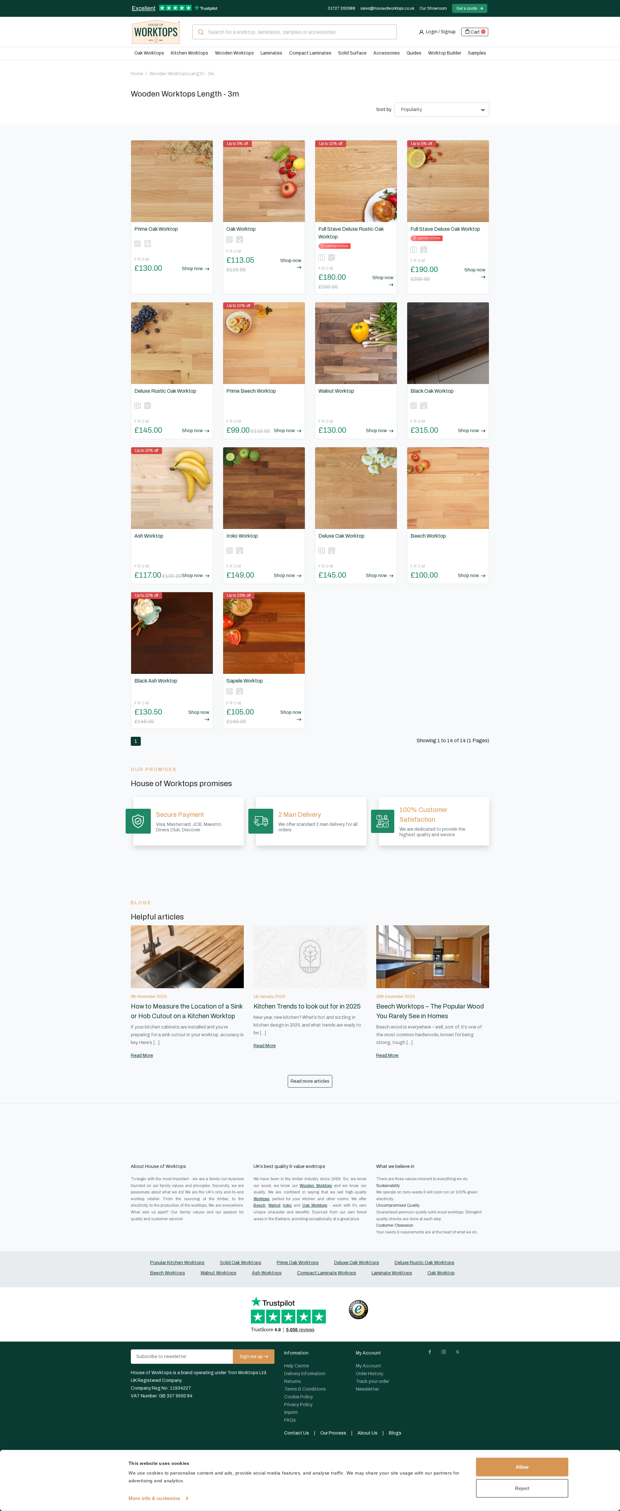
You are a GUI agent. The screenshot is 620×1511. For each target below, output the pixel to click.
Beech (259, 1205)
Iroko (287, 1205)
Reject (522, 1488)
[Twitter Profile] (460, 1353)
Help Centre (296, 1366)
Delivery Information (305, 1373)
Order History (369, 1373)
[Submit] (200, 32)
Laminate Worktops (392, 1273)
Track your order (372, 1381)
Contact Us (296, 1433)
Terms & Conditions (305, 1389)
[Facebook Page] (432, 1353)
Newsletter (367, 1389)
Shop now (193, 268)
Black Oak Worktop (432, 391)
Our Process (333, 1433)
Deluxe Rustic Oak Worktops (424, 1262)
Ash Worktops (267, 1273)
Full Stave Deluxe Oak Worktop (445, 229)
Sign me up (251, 1356)
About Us (367, 1433)
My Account (368, 1366)
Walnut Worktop (336, 391)
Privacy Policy (298, 1404)
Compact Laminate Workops (326, 1273)
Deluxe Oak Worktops (356, 1262)
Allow (522, 1467)
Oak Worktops (314, 1205)
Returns (292, 1381)
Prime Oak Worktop (156, 229)
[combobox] (294, 32)
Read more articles (310, 1081)
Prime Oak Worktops (298, 1262)
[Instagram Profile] (446, 1353)
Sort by (383, 109)
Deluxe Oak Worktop (341, 536)
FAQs (290, 1420)
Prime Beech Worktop (251, 391)
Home (137, 73)
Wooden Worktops (316, 1185)
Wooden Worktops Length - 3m (182, 73)
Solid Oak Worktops (240, 1262)
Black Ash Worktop (155, 681)
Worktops (261, 1199)
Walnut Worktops (218, 1273)
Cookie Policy (298, 1396)
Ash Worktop (148, 536)
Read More (142, 1055)
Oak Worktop (241, 229)
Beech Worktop (428, 536)
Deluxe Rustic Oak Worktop (165, 391)
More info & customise (154, 1498)
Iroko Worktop (242, 536)
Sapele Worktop (244, 681)
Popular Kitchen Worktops (177, 1262)
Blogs (395, 1433)
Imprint (291, 1412)
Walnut (274, 1205)
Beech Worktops (167, 1273)
